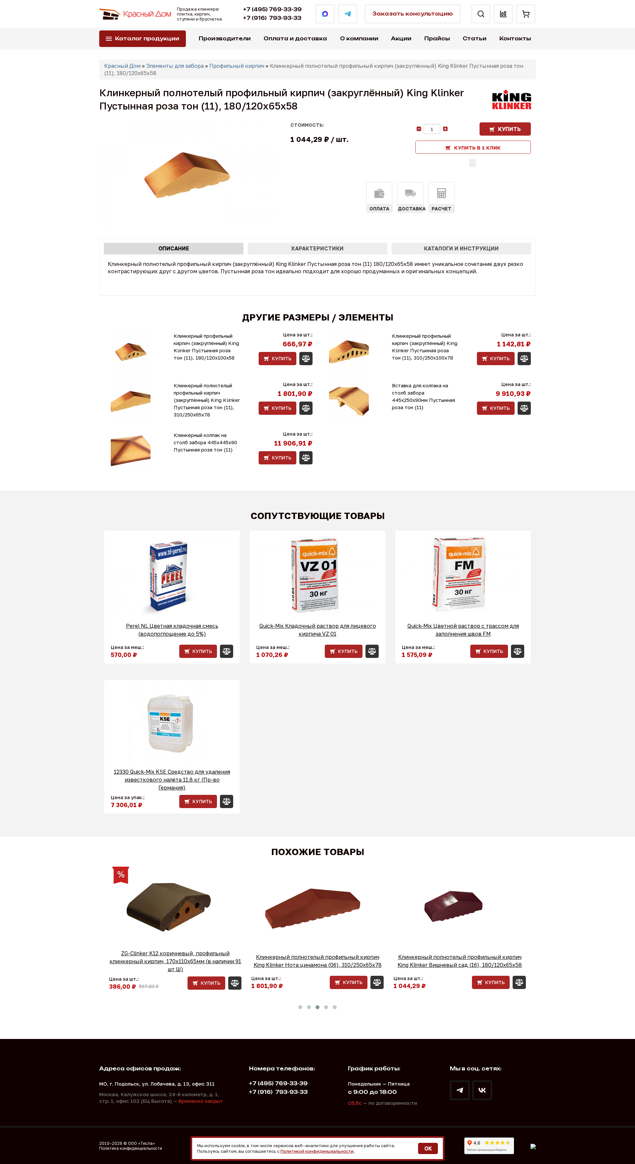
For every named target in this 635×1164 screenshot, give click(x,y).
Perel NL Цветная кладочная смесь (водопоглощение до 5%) (172, 630)
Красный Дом (122, 66)
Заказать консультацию (412, 14)
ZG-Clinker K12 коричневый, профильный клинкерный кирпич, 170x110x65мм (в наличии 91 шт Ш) (175, 961)
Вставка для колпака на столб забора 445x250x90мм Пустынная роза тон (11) (423, 396)
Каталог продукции (147, 38)
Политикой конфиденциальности (317, 1151)
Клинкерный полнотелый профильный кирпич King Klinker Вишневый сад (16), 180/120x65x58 (460, 961)
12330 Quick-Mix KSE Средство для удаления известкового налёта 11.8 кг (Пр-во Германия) (172, 779)
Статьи (475, 38)
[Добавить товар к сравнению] (472, 163)
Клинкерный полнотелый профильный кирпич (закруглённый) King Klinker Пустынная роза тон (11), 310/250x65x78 (207, 399)
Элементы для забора (175, 66)
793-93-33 (272, 18)
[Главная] (135, 14)
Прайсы (437, 38)
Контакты (515, 38)
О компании (359, 38)
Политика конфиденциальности (130, 1148)
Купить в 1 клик (477, 148)
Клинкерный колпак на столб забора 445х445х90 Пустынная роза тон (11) (205, 442)
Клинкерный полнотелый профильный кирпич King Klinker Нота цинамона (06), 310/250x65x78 (318, 961)
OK (428, 1148)
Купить (509, 129)
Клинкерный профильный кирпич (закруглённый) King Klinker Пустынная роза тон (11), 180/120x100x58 (206, 347)
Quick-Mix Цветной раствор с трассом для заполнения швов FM (463, 630)
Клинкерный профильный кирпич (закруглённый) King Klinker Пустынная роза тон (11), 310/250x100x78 (424, 347)
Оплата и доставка (295, 38)
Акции (401, 38)
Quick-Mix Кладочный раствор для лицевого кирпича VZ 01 (317, 630)
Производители (225, 38)
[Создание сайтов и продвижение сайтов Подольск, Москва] (533, 1145)
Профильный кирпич (236, 66)
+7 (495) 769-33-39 (272, 9)
